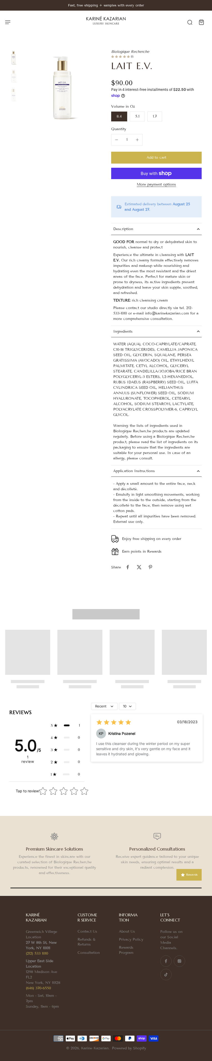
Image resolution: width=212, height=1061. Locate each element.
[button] (156, 158)
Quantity (118, 129)
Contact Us (87, 931)
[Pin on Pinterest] (150, 567)
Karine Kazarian (95, 1048)
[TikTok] (166, 974)
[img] (113, 722)
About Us (127, 931)
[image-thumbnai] (13, 57)
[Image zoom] (62, 87)
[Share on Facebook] (127, 567)
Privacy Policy (131, 939)
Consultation (89, 952)
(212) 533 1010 (37, 953)
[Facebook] (166, 961)
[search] (189, 22)
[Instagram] (179, 961)
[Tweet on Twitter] (139, 567)
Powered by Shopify (129, 1048)
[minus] (116, 139)
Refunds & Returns (86, 942)
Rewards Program (126, 950)
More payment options (156, 185)
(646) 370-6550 (38, 988)
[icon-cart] (201, 22)
